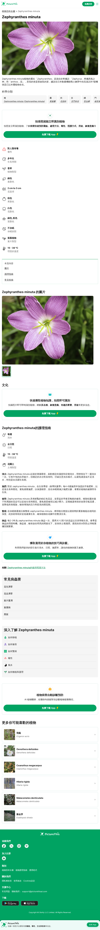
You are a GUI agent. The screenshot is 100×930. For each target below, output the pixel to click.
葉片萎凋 (8, 600)
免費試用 (88, 4)
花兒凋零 (8, 586)
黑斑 (6, 614)
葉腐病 (7, 607)
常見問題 (6, 891)
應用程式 (33, 870)
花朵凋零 (8, 593)
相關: (23, 567)
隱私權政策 (7, 881)
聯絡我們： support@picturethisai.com (29, 891)
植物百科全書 (8, 11)
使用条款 (17, 881)
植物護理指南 (21, 870)
